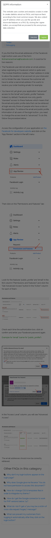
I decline (33, 37)
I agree (43, 37)
